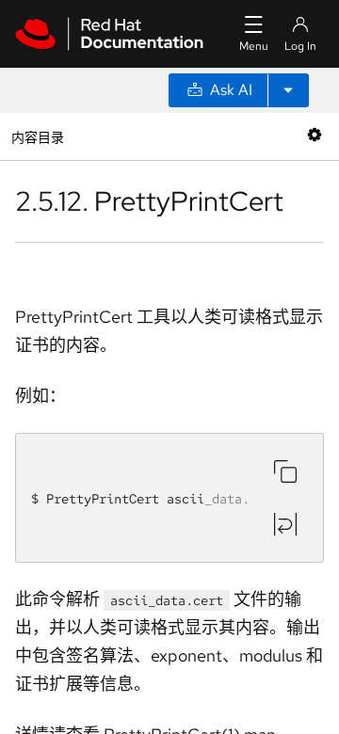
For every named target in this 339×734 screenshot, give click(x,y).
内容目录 (37, 136)
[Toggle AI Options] (288, 90)
